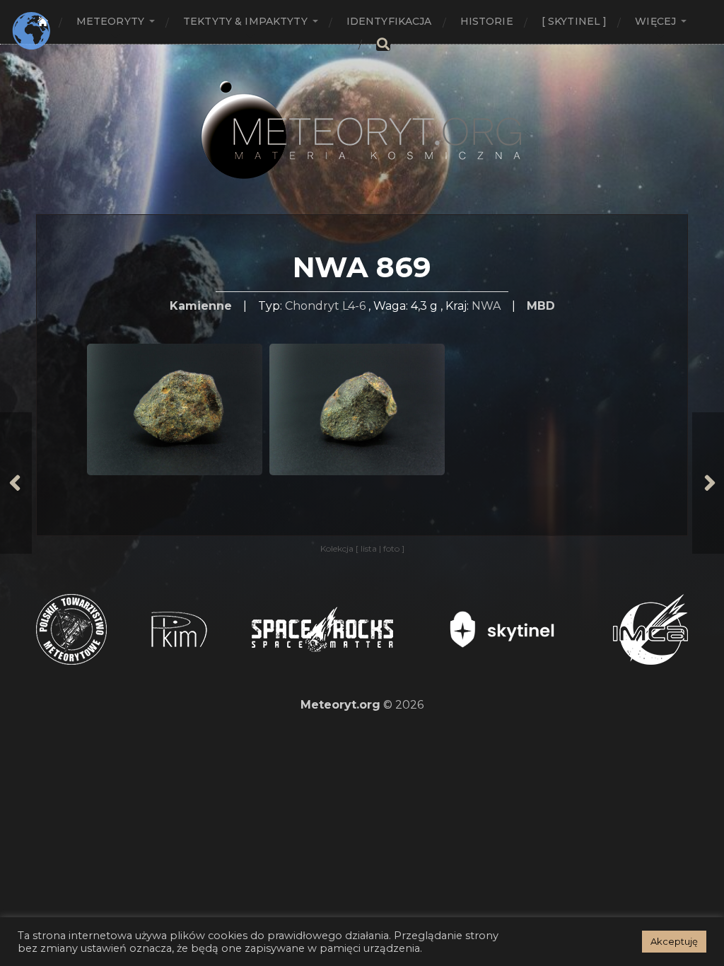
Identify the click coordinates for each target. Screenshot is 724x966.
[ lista (367, 548)
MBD (541, 306)
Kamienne (201, 306)
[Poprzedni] (16, 483)
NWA (486, 306)
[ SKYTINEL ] (574, 21)
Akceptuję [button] (674, 941)
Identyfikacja (389, 21)
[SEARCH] (383, 44)
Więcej (655, 21)
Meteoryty (110, 21)
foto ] (392, 548)
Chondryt (312, 306)
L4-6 (354, 306)
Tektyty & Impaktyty (245, 21)
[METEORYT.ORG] (362, 114)
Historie (486, 21)
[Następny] (708, 483)
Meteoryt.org (340, 704)
